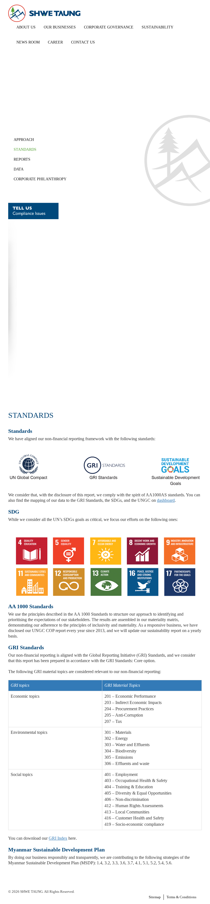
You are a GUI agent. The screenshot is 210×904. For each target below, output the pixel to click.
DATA (19, 169)
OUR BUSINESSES (60, 27)
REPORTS (22, 159)
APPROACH (24, 140)
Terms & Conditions (181, 897)
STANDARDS (25, 149)
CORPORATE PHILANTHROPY (40, 179)
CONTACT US (83, 42)
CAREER (55, 42)
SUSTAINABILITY (157, 27)
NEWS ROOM (28, 42)
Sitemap (155, 897)
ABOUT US (26, 27)
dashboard (166, 500)
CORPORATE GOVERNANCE (108, 27)
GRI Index (58, 838)
